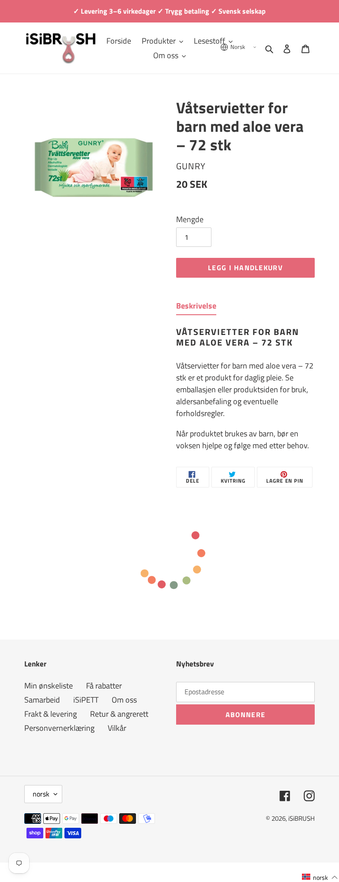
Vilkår (117, 728)
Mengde (189, 219)
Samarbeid (42, 700)
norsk (41, 794)
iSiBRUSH (301, 818)
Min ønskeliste (48, 686)
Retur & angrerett (119, 714)
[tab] (196, 307)
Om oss (124, 700)
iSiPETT (85, 700)
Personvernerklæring (59, 728)
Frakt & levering (50, 714)
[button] (320, 877)
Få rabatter (104, 686)
